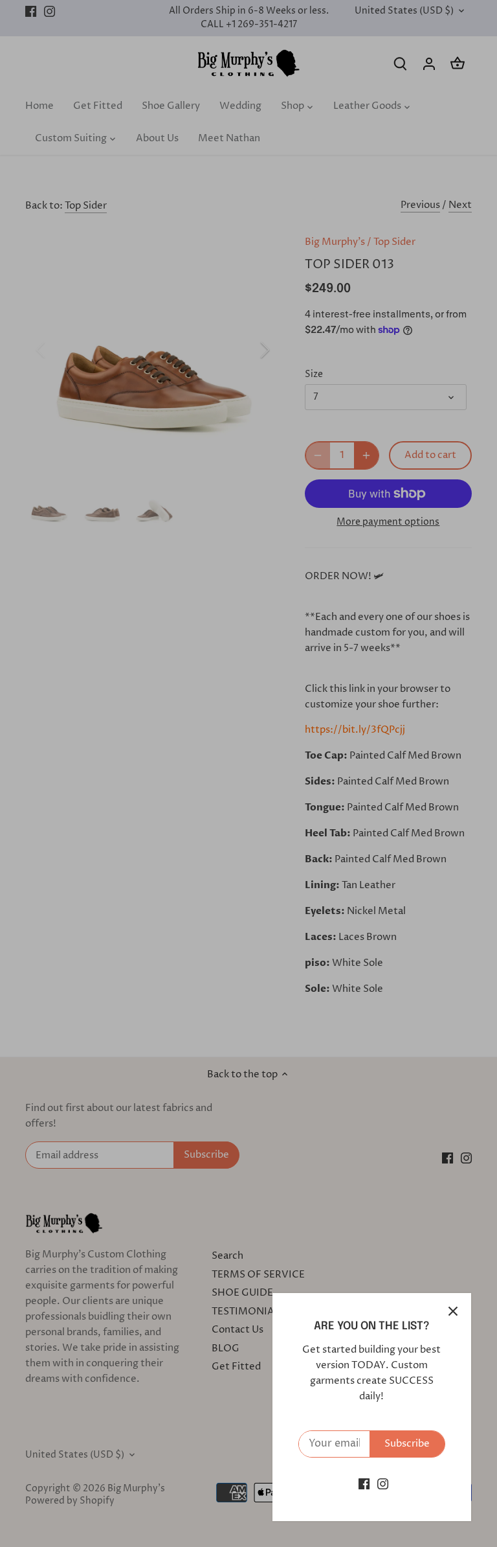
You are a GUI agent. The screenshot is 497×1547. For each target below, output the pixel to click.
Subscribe (407, 1443)
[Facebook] (364, 1484)
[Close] (453, 1311)
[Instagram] (382, 1484)
